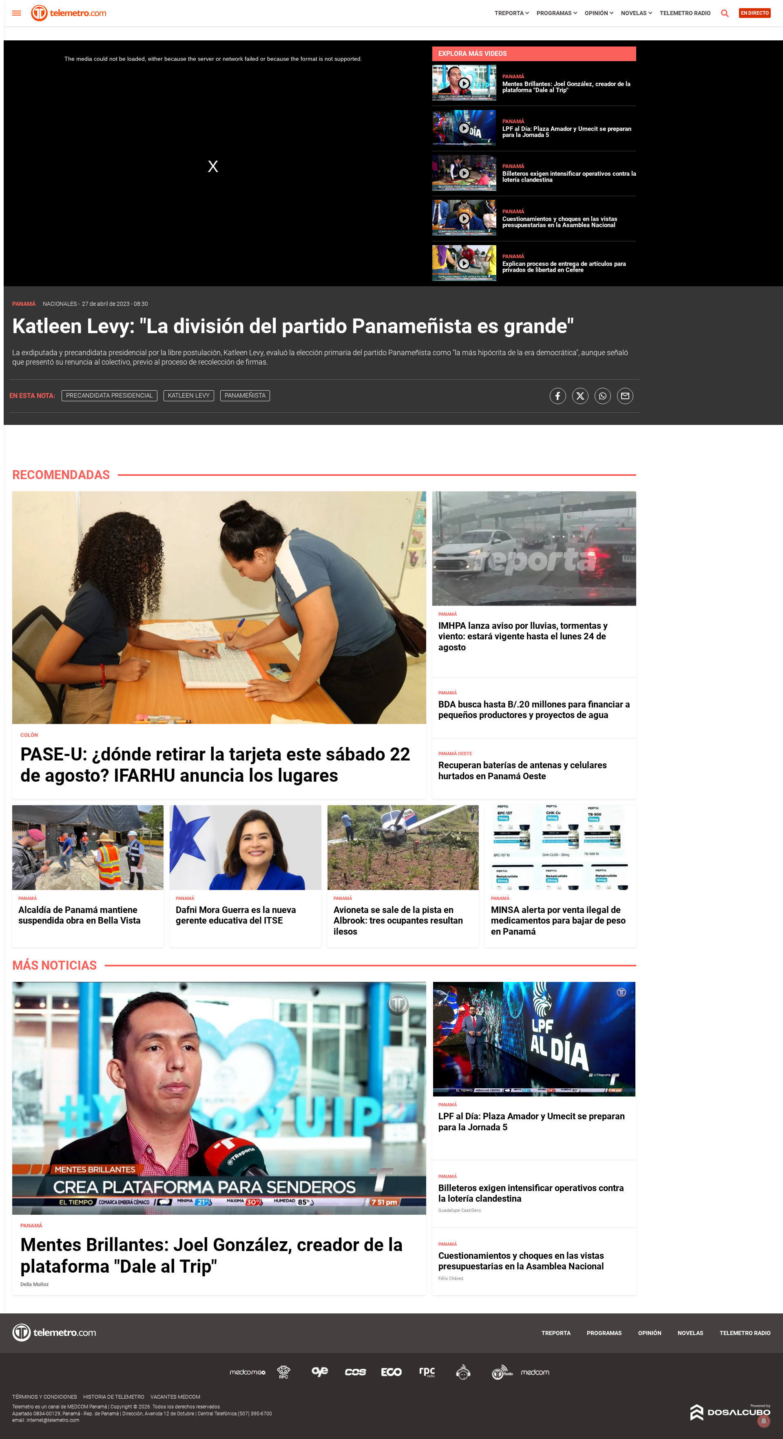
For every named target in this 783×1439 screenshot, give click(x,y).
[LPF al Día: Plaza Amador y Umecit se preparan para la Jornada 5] (464, 144)
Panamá (513, 76)
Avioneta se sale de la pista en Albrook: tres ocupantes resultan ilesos (398, 921)
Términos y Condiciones (44, 1397)
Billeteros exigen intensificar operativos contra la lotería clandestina (569, 176)
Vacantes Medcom (175, 1397)
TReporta (509, 13)
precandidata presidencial (109, 395)
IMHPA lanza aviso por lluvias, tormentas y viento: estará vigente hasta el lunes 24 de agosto (523, 636)
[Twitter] (580, 396)
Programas (554, 13)
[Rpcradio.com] (427, 1378)
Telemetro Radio (685, 13)
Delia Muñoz (34, 1284)
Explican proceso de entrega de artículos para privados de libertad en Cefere (564, 267)
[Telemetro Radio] (499, 1378)
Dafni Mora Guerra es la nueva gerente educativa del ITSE (236, 915)
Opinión (596, 13)
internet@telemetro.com (53, 1420)
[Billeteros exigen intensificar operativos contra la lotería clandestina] (464, 188)
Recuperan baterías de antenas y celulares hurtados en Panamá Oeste (522, 770)
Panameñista (245, 395)
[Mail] (625, 396)
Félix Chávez (450, 1278)
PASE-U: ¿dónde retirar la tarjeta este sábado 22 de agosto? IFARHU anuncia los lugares (215, 765)
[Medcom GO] (248, 1378)
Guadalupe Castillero (459, 1210)
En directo (755, 13)
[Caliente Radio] (463, 1378)
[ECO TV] (391, 1378)
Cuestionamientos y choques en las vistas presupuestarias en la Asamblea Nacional (559, 222)
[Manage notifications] (763, 1421)
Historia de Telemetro (113, 1397)
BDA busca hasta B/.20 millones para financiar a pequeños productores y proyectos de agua (534, 709)
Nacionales (60, 304)
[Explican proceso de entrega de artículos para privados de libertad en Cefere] (464, 279)
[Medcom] (535, 1378)
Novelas (634, 13)
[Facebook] (558, 396)
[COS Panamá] (356, 1378)
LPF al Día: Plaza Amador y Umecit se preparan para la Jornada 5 (566, 132)
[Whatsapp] (603, 396)
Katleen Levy (189, 395)
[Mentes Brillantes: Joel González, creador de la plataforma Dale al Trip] (464, 98)
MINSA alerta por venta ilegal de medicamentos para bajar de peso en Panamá (558, 921)
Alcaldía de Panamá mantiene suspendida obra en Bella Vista (79, 915)
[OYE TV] (320, 1378)
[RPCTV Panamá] (284, 1378)
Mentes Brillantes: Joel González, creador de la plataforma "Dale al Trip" (566, 87)
